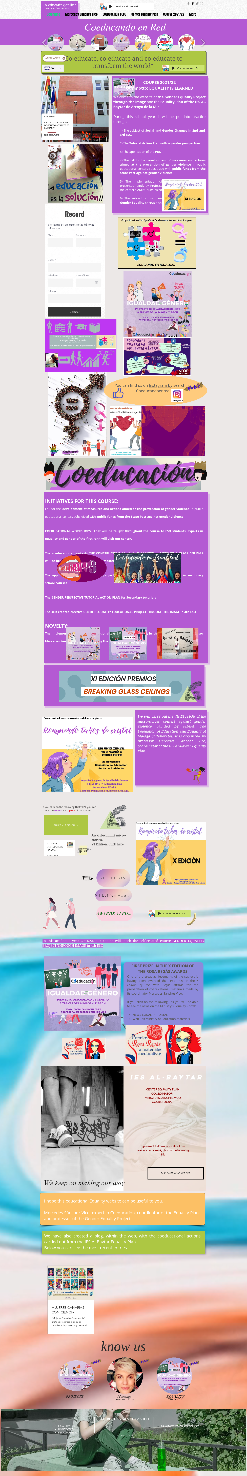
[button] (55, 42)
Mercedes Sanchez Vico (57, 8)
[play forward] (203, 43)
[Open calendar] (96, 282)
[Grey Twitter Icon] (197, 4)
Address (52, 291)
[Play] (110, 6)
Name (51, 235)
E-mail (51, 260)
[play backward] (44, 43)
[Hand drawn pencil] (86, 878)
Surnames (81, 235)
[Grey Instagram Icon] (201, 4)
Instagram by (160, 385)
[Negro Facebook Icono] (193, 4)
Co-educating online (59, 5)
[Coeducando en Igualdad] (188, 4)
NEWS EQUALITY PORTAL (150, 1015)
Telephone (53, 275)
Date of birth (82, 275)
